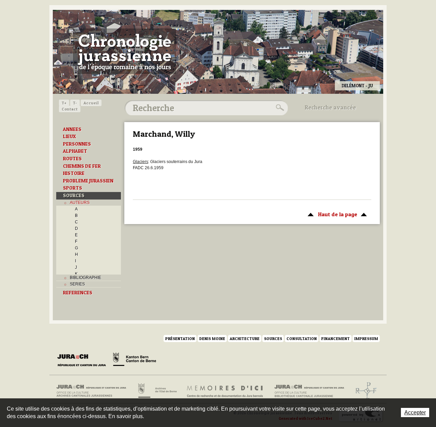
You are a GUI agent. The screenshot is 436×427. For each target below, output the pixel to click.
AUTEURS (80, 202)
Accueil (91, 102)
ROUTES (72, 159)
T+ (64, 102)
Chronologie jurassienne (124, 51)
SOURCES (73, 195)
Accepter (415, 412)
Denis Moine (212, 338)
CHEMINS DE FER (82, 166)
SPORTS (72, 188)
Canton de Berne (134, 360)
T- (75, 102)
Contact (70, 109)
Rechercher (279, 107)
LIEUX (69, 136)
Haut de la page (330, 214)
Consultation (301, 338)
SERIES (77, 284)
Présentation (180, 338)
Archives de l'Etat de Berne (157, 391)
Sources (273, 338)
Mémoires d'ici (225, 391)
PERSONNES (77, 144)
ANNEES (72, 129)
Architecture (245, 338)
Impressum (366, 338)
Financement (335, 338)
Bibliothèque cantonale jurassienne (309, 391)
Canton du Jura (83, 360)
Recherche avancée (330, 107)
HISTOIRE (73, 173)
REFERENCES (77, 293)
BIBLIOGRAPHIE (85, 277)
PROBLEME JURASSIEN (88, 181)
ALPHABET (75, 151)
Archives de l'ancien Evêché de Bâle (364, 391)
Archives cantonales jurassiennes (93, 391)
